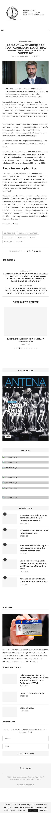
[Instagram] (27, 768)
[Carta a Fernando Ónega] (9, 697)
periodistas (21, 237)
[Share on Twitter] (34, 251)
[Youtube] (30, 768)
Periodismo (8, 237)
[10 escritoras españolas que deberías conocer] (9, 534)
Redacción (24, 56)
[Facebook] (20, 768)
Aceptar (33, 810)
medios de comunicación (28, 233)
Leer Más (43, 810)
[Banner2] (25, 462)
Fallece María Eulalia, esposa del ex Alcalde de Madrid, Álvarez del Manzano (34, 548)
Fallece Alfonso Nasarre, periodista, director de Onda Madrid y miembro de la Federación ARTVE (34, 679)
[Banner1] (25, 457)
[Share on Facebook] (32, 251)
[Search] (48, 29)
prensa (32, 237)
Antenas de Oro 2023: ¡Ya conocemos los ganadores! (33, 580)
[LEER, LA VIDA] (9, 712)
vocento (19, 241)
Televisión (8, 241)
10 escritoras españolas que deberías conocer (34, 531)
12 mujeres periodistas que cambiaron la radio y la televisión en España (33, 518)
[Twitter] (23, 768)
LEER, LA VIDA (27, 708)
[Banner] (25, 468)
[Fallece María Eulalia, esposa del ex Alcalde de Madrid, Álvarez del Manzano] (9, 549)
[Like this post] (29, 251)
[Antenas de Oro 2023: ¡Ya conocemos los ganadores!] (9, 582)
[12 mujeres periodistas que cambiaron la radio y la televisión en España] (9, 519)
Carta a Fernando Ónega (32, 693)
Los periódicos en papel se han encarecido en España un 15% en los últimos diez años (33, 565)
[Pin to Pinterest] (37, 251)
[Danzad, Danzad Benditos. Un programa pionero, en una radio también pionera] (25, 321)
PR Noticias (13, 224)
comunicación (9, 233)
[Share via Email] (39, 251)
